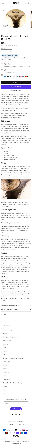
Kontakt (5, 351)
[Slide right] (19, 31)
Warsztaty (6, 368)
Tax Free (5, 344)
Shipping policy (25, 441)
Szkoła (5, 365)
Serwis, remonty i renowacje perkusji (13, 358)
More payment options (16, 90)
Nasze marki (6, 379)
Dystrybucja (6, 361)
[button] (3, 3)
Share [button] (4, 314)
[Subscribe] (26, 403)
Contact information (16, 443)
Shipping (9, 45)
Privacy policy (24, 438)
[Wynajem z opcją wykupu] (16, 436)
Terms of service (16, 441)
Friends (5, 375)
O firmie (5, 354)
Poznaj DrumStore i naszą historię (12, 382)
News (4, 390)
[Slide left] (12, 31)
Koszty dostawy (7, 330)
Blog (4, 393)
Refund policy (8, 441)
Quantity (3, 48)
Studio (5, 386)
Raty (4, 347)
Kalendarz (6, 372)
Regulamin (6, 333)
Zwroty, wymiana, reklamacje (11, 337)
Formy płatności (7, 340)
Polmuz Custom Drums (14, 438)
